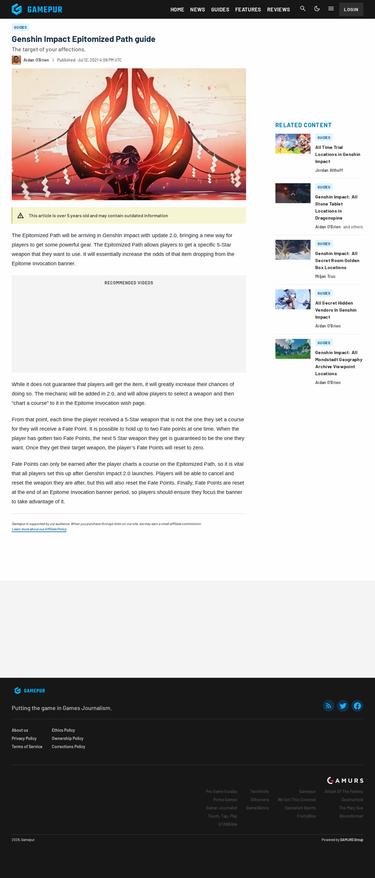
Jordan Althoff (329, 170)
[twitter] (343, 706)
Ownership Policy (67, 738)
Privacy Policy (24, 738)
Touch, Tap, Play (222, 816)
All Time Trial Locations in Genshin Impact (337, 154)
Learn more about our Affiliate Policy (39, 529)
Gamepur (307, 791)
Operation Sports (300, 807)
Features (248, 9)
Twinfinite (259, 791)
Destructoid (352, 799)
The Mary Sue (351, 807)
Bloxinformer (351, 816)
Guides (220, 9)
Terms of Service (27, 746)
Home (177, 9)
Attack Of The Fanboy (344, 791)
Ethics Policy (63, 730)
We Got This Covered (297, 799)
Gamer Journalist (221, 807)
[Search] (303, 8)
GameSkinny (257, 807)
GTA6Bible (228, 824)
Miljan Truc (325, 276)
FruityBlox (306, 816)
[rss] (329, 706)
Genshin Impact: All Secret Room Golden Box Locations (337, 260)
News (197, 9)
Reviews (278, 9)
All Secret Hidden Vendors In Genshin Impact (336, 310)
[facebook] (357, 706)
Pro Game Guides (221, 791)
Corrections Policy (68, 746)
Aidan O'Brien (328, 226)
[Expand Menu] (331, 8)
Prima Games (225, 799)
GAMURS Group (351, 840)
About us (20, 730)
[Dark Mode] (317, 8)
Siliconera (260, 799)
